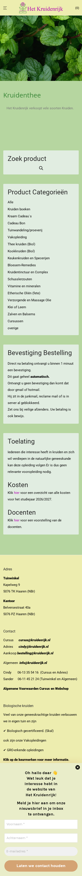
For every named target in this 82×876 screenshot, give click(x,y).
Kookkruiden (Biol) (21, 251)
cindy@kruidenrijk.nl (34, 647)
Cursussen (15, 321)
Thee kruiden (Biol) (21, 244)
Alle (10, 202)
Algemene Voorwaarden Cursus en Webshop (36, 689)
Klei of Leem (17, 307)
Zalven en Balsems (21, 314)
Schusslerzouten (20, 279)
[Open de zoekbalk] (41, 168)
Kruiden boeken (19, 209)
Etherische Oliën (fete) (24, 293)
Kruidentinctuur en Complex (28, 272)
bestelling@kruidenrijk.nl (35, 653)
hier (16, 493)
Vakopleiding (17, 237)
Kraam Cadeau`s (20, 216)
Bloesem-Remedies (22, 265)
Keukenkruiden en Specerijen (29, 258)
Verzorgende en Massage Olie (29, 300)
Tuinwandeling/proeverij (25, 230)
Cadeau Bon (16, 223)
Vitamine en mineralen (24, 286)
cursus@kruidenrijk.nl (34, 640)
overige (13, 328)
